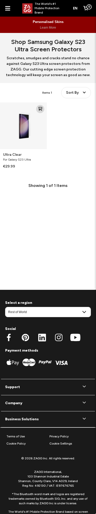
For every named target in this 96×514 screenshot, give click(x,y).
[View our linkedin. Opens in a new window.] (42, 337)
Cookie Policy (16, 443)
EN (75, 8)
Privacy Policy (59, 436)
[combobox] (75, 8)
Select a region (18, 303)
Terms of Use (15, 436)
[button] (48, 387)
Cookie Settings (60, 443)
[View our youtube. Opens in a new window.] (75, 337)
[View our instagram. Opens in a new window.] (59, 337)
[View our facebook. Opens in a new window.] (9, 337)
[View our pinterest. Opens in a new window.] (25, 337)
